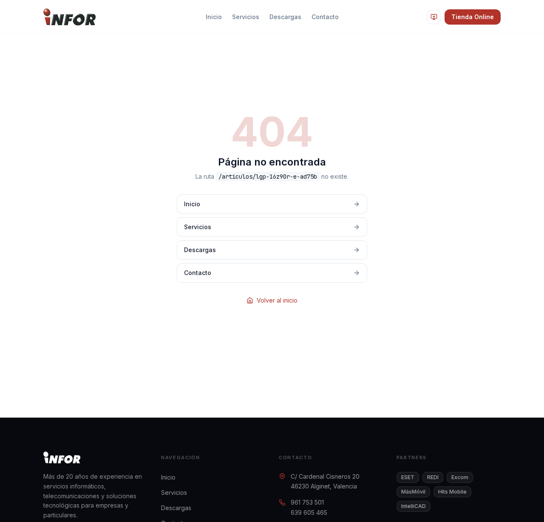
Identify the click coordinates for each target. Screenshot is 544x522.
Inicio (214, 16)
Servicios (245, 16)
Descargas (285, 16)
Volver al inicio (277, 300)
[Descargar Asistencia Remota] (434, 17)
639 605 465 (309, 512)
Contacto (325, 16)
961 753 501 (307, 502)
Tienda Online (472, 16)
